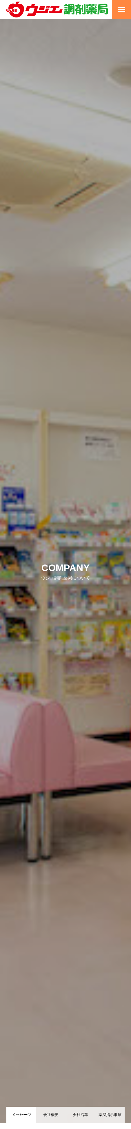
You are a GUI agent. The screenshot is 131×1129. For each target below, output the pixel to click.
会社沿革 (80, 1114)
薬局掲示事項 (110, 1114)
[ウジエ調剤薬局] (57, 9)
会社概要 (51, 1114)
